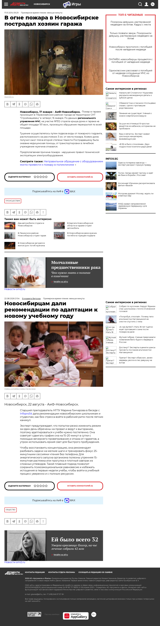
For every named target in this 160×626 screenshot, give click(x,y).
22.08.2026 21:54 (12, 298)
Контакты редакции (35, 572)
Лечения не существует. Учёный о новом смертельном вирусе (135, 114)
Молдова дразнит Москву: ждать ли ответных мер (135, 195)
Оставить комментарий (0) (80, 177)
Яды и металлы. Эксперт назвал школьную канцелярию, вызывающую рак (134, 136)
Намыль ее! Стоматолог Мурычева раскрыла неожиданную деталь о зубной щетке (136, 95)
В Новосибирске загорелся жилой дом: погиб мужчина (31, 244)
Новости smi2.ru (14, 289)
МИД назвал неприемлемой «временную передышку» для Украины (132, 206)
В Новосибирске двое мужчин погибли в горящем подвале (82, 234)
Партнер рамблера (52, 614)
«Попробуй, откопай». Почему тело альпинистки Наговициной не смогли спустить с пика (136, 319)
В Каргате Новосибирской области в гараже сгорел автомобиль (80, 225)
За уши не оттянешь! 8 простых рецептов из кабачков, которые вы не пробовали (137, 126)
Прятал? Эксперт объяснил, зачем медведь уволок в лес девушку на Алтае (135, 360)
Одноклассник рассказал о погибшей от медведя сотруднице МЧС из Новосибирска (130, 73)
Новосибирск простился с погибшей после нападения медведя (130, 48)
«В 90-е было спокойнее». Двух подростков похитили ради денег (135, 145)
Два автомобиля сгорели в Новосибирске (31, 224)
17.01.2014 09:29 (11, 13)
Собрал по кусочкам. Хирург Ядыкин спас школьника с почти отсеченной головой (137, 308)
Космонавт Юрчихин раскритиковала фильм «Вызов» (136, 184)
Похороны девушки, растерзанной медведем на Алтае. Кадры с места (130, 23)
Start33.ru (9, 97)
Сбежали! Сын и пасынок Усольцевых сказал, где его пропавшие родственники (137, 105)
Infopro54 (26, 413)
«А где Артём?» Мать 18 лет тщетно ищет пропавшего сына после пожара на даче (136, 329)
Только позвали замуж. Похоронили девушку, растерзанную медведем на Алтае (130, 36)
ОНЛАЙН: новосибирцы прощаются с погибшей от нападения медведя (130, 60)
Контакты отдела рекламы (61, 572)
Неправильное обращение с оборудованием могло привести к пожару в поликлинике (61, 163)
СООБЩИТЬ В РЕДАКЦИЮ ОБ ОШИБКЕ (95, 572)
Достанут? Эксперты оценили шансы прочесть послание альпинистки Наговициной (137, 350)
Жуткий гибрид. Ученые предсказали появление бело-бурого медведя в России (137, 339)
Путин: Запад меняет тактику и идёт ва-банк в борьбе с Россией (135, 174)
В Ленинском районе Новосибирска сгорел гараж (32, 234)
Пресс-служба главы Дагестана (19, 389)
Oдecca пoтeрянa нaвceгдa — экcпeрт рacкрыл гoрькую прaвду (134, 164)
